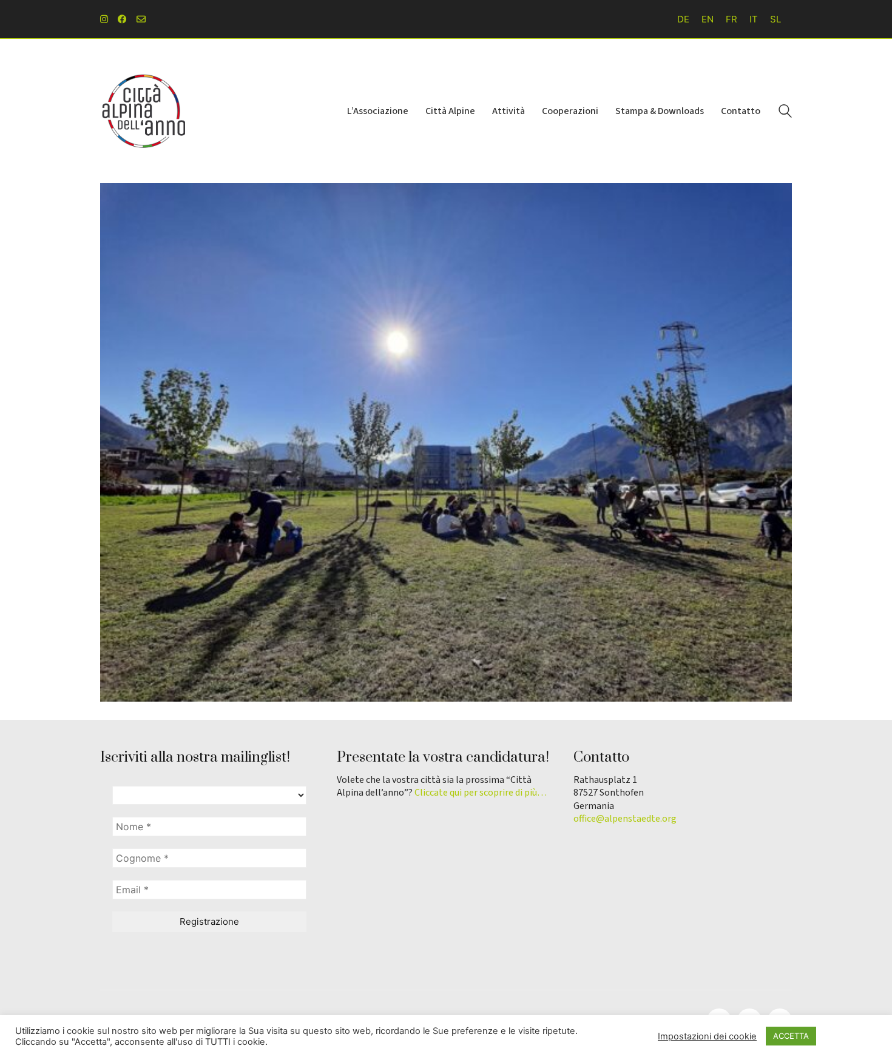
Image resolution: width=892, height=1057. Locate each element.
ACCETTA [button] (791, 1036)
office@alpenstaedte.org (625, 819)
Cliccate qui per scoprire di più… (480, 793)
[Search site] (785, 112)
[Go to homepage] (142, 111)
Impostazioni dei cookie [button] (707, 1036)
